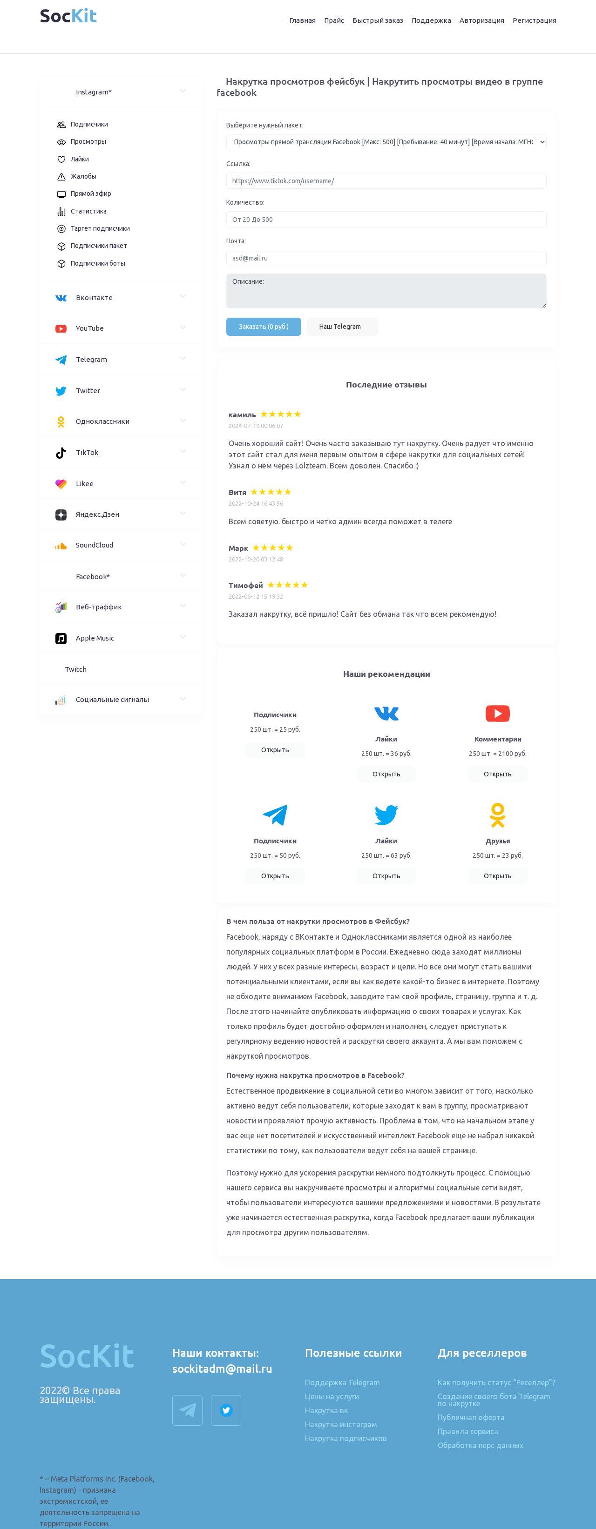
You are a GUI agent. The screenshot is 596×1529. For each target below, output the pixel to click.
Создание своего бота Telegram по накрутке (494, 1400)
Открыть (275, 750)
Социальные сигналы (112, 699)
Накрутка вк (326, 1411)
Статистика (89, 211)
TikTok (87, 452)
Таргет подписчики (100, 228)
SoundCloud (94, 545)
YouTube (90, 328)
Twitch (76, 669)
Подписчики (89, 124)
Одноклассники (102, 421)
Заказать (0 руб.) (264, 326)
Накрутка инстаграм (341, 1425)
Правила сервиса (468, 1432)
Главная (302, 20)
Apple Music (95, 638)
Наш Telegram (340, 326)
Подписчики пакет (99, 245)
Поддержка (431, 20)
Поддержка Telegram (342, 1383)
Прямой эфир (91, 193)
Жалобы (83, 176)
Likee (85, 483)
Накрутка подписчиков (346, 1438)
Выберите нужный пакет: (265, 125)
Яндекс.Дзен (97, 514)
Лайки (80, 159)
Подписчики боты (98, 263)
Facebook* (93, 577)
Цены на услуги (332, 1397)
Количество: (245, 202)
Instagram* (94, 92)
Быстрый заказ (377, 20)
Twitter (88, 390)
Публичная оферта (471, 1418)
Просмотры (88, 141)
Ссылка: (238, 163)
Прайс (334, 20)
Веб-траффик (99, 607)
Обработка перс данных (480, 1445)
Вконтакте (94, 297)
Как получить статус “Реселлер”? (496, 1383)
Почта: (236, 241)
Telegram (91, 359)
